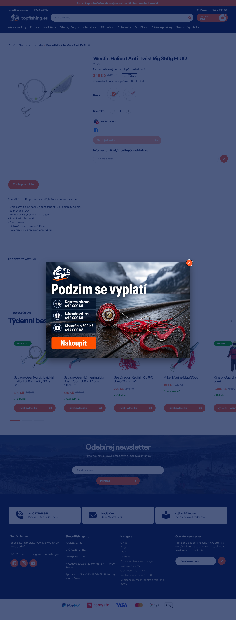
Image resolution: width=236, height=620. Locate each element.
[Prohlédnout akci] (118, 310)
